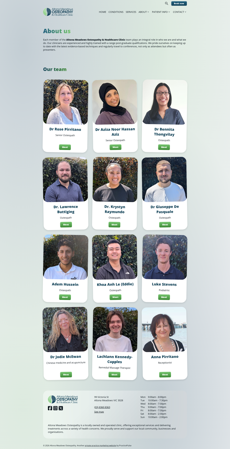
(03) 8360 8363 (102, 407)
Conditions (116, 12)
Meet (65, 147)
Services (131, 12)
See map (99, 411)
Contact (178, 12)
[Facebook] (50, 408)
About (143, 12)
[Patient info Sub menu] (169, 12)
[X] (61, 408)
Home (102, 12)
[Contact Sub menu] (185, 12)
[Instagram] (55, 408)
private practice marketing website (100, 445)
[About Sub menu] (148, 12)
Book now (179, 3)
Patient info (160, 12)
